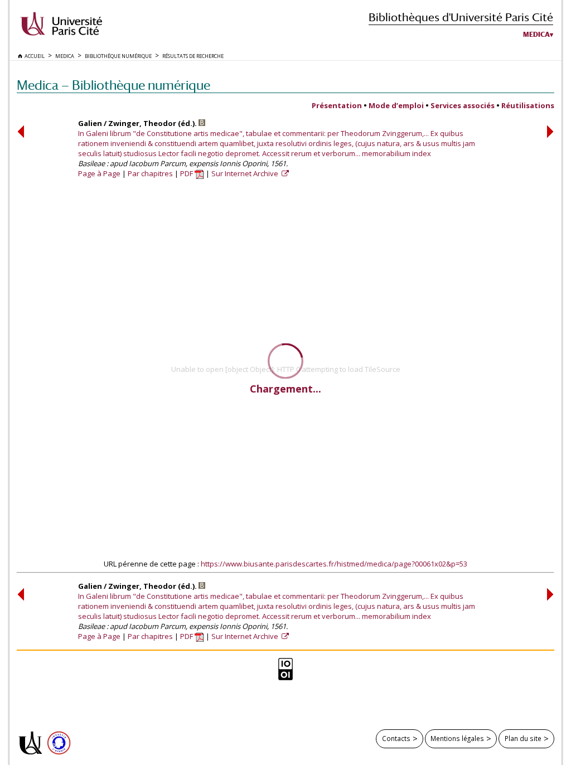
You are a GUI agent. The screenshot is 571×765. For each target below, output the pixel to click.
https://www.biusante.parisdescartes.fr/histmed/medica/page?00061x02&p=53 (334, 564)
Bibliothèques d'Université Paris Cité (461, 17)
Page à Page (99, 173)
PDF (187, 173)
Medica (536, 34)
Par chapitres (150, 173)
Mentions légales (457, 738)
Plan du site (523, 738)
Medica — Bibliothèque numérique (113, 85)
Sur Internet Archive (245, 173)
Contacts (396, 738)
